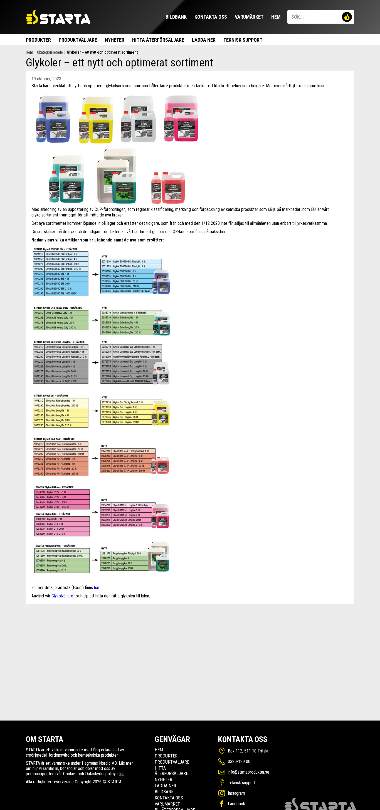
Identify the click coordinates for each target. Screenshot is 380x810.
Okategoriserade (50, 52)
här (121, 773)
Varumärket (249, 17)
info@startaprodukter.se (248, 772)
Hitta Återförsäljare (158, 40)
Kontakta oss (210, 17)
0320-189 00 (239, 761)
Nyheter (114, 40)
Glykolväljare (62, 596)
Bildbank (176, 17)
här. (97, 587)
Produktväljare (78, 40)
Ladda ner (204, 40)
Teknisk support (242, 40)
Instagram (236, 793)
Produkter (38, 40)
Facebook (236, 803)
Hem (276, 17)
